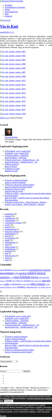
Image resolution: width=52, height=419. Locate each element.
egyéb (7, 225)
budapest (14, 270)
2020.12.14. (4, 118)
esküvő (7, 227)
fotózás (25, 277)
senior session (10, 247)
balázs (2, 270)
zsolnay (43, 287)
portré (2, 32)
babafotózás (9, 214)
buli (19, 270)
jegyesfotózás (44, 277)
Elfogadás (8, 401)
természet (8, 251)
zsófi (47, 287)
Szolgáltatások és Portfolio (15, 7)
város (7, 260)
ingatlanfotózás (10, 229)
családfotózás (10, 218)
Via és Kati (9, 26)
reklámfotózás (10, 242)
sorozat (47, 284)
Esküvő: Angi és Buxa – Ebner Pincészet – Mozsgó (24, 204)
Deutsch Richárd (11, 137)
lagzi (22, 281)
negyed (2, 284)
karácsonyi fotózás (12, 231)
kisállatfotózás (10, 234)
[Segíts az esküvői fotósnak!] (16, 180)
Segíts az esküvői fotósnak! (15, 182)
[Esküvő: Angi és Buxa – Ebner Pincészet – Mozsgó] (25, 202)
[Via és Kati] (5, 20)
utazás (7, 258)
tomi (13, 287)
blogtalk (8, 216)
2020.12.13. (9, 32)
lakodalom (27, 281)
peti (10, 284)
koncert (8, 236)
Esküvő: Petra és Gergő (14, 191)
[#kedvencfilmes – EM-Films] (16, 156)
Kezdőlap (8, 5)
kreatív (9, 280)
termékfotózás (10, 249)
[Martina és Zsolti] (12, 169)
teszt (6, 253)
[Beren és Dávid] (12, 164)
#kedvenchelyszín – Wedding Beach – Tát (21, 162)
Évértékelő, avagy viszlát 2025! (17, 153)
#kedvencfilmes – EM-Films (15, 158)
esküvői (41, 273)
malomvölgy (38, 281)
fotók (11, 277)
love (33, 281)
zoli (39, 287)
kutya (14, 281)
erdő (16, 273)
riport (7, 245)
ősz (50, 287)
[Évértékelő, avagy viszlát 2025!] (18, 151)
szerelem (2, 287)
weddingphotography (32, 287)
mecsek (46, 280)
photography (16, 284)
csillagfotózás (10, 220)
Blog (7, 14)
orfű (7, 284)
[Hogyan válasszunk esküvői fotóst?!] (19, 185)
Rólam (7, 10)
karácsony (3, 281)
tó (15, 287)
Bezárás (3, 416)
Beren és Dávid (11, 166)
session (41, 283)
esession (22, 273)
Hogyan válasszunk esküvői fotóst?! (18, 187)
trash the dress (10, 256)
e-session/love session (13, 223)
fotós (16, 277)
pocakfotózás (10, 238)
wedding (21, 287)
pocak (23, 284)
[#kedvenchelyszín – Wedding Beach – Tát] (22, 160)
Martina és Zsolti (11, 171)
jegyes (34, 277)
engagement (7, 273)
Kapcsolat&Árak (11, 12)
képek (18, 281)
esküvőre (5, 277)
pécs (33, 284)
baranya (8, 270)
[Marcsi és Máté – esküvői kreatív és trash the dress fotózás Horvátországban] (28, 196)
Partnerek (8, 16)
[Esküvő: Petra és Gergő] (15, 189)
